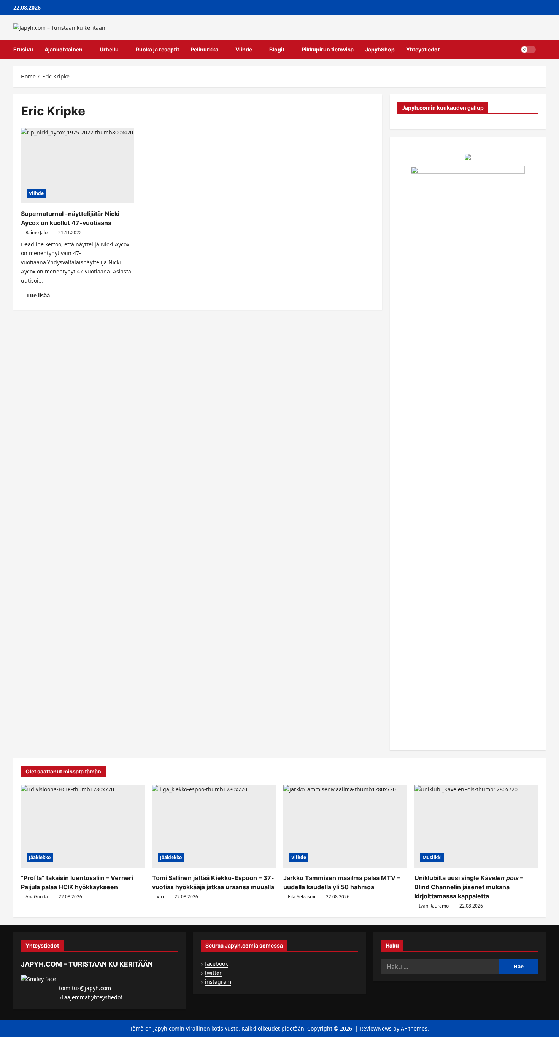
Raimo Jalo (36, 232)
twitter (213, 972)
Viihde (243, 49)
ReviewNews (376, 1028)
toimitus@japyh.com (85, 988)
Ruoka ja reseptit (157, 49)
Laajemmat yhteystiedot (92, 997)
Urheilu (109, 49)
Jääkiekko (40, 857)
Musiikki (432, 857)
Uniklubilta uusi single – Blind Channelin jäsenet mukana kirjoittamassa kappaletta (468, 887)
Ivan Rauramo (434, 906)
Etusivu (23, 49)
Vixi (160, 896)
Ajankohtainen (63, 49)
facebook (216, 963)
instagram (218, 981)
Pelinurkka (204, 49)
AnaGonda (36, 896)
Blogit (276, 49)
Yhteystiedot (423, 49)
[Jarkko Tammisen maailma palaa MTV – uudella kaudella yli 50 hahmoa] (345, 826)
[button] (544, 49)
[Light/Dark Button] (528, 49)
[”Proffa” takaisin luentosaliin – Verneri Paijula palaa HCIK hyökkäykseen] (83, 826)
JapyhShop (380, 49)
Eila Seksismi (301, 896)
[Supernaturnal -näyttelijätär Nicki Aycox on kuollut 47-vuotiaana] (77, 165)
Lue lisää (41, 296)
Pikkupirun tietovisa (328, 49)
